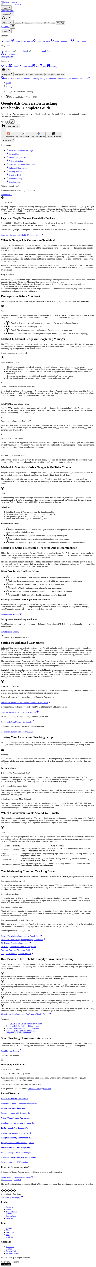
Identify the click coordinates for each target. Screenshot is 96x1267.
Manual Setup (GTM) (17, 157)
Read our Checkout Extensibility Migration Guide (20, 235)
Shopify (25, 51)
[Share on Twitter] (7, 122)
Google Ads (45, 51)
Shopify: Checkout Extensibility (18, 1033)
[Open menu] (12, 26)
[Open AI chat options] (3, 130)
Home (8, 83)
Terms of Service (12, 1253)
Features (7, 41)
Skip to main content (9, 2)
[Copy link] (12, 121)
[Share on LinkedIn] (9, 122)
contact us (47, 1088)
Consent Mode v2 (81, 41)
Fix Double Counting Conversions (14, 943)
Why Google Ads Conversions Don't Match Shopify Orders (24, 1014)
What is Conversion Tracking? (21, 150)
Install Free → (6, 195)
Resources (6, 15)
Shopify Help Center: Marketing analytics (22, 1028)
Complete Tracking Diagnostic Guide (15, 950)
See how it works (24, 1177)
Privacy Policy (12, 1251)
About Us (10, 1247)
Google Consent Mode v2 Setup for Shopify (18, 712)
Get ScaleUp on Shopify (10, 1197)
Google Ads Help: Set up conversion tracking (24, 1024)
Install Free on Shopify (10, 614)
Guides (15, 66)
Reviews (10, 11)
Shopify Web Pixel (43, 41)
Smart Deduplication (62, 41)
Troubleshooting (15, 178)
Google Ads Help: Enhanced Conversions (22, 1026)
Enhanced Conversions (23, 41)
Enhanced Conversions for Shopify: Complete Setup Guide (24, 703)
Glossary (54, 66)
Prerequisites (14, 154)
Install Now (5, 27)
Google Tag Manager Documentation (21, 1030)
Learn (6, 66)
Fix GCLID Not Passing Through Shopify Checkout (22, 940)
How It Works (10, 54)
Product (5, 8)
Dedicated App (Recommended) (21, 164)
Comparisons (27, 66)
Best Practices (14, 182)
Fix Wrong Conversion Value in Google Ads (18, 947)
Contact (9, 1249)
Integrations (9, 51)
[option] (7, 22)
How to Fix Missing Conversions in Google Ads (20, 936)
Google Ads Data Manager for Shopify (16, 722)
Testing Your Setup (16, 171)
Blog (38, 66)
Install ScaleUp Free (9, 1177)
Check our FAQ (34, 1088)
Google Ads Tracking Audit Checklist (16, 954)
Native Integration (16, 161)
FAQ (45, 66)
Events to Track (15, 175)
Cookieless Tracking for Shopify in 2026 (17, 732)
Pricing (4, 11)
